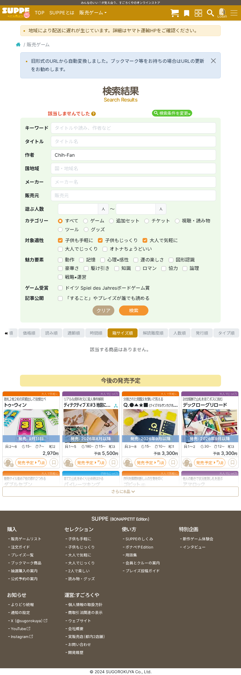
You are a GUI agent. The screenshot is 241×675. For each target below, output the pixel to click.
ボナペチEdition (139, 547)
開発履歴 (75, 652)
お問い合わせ (79, 644)
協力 (173, 268)
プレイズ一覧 (22, 555)
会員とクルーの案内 (142, 563)
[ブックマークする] (53, 462)
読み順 (51, 332)
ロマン (150, 268)
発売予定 (25, 462)
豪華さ (72, 268)
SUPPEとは (62, 13)
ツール (72, 229)
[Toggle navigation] (234, 13)
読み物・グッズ (81, 579)
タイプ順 (226, 332)
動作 (69, 260)
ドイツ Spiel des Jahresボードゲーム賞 (107, 288)
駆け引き (100, 268)
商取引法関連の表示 (85, 612)
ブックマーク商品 (26, 563)
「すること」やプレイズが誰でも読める (107, 298)
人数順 (179, 332)
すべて (71, 221)
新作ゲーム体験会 (198, 539)
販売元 (32, 195)
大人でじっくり (81, 249)
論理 (194, 268)
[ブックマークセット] (186, 13)
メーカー (34, 182)
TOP (40, 13)
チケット (160, 221)
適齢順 (74, 332)
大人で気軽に (164, 240)
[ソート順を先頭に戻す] (6, 333)
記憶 (91, 260)
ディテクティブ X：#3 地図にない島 (90, 405)
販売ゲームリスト (26, 539)
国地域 (32, 168)
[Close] (213, 61)
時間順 (96, 332)
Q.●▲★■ (135, 405)
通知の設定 (20, 612)
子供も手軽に (79, 240)
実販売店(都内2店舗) (86, 637)
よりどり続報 (22, 605)
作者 (29, 155)
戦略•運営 (75, 277)
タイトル (34, 141)
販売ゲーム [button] (91, 13)
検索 (134, 310)
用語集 (131, 555)
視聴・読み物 (196, 221)
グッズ (98, 229)
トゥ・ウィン (15, 405)
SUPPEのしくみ (139, 539)
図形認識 (185, 260)
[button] (93, 114)
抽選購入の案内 (24, 571)
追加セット (128, 221)
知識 (126, 268)
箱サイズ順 (122, 332)
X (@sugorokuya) (27, 621)
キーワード (36, 128)
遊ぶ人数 (34, 209)
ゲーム (97, 221)
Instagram (20, 637)
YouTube (18, 629)
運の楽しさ (152, 260)
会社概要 (75, 629)
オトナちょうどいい (131, 249)
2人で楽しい (79, 571)
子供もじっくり (121, 240)
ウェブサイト (79, 621)
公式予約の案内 (24, 579)
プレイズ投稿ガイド (142, 571)
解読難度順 (153, 332)
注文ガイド (20, 547)
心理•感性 (118, 260)
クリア (103, 310)
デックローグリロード (205, 405)
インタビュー (194, 547)
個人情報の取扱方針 (85, 605)
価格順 (29, 332)
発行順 (202, 332)
